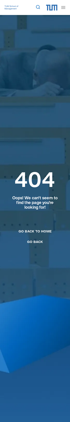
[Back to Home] (11, 7)
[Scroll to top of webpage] (62, 410)
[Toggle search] (38, 7)
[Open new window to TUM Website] (51, 7)
